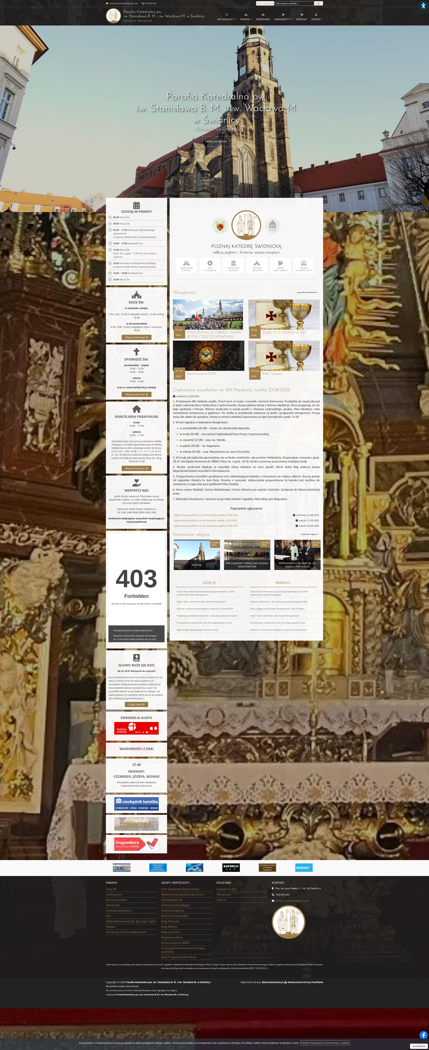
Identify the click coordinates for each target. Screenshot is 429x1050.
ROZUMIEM (419, 1046)
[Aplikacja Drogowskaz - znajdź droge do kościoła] (136, 843)
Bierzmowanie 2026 (201, 374)
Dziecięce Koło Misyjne (175, 905)
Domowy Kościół (171, 900)
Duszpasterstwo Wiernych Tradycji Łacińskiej (183, 950)
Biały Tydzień (272, 374)
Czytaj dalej (135, 704)
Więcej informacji (135, 337)
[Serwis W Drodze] (269, 867)
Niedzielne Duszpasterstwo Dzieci (182, 894)
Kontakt (301, 19)
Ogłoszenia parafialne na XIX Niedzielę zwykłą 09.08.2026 (206, 525)
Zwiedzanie (263, 19)
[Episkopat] (305, 867)
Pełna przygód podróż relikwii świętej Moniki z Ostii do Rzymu (277, 608)
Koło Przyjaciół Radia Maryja (179, 957)
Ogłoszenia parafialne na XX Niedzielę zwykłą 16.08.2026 (205, 520)
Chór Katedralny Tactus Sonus (180, 889)
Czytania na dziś (227, 889)
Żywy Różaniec (170, 921)
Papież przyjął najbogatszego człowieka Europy (197, 630)
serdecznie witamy (216, 141)
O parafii (111, 889)
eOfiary (316, 19)
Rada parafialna (171, 932)
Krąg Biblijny (169, 927)
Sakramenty (282, 19)
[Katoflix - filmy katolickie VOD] (123, 867)
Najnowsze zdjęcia (191, 534)
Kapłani (110, 927)
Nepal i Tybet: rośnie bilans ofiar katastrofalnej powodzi (201, 601)
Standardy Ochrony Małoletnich (126, 932)
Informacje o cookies (337, 1042)
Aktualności (225, 19)
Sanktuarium (114, 894)
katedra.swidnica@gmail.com (123, 3)
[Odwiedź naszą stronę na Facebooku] (423, 1035)
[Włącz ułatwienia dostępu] (423, 6)
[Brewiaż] (160, 867)
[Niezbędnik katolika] (136, 803)
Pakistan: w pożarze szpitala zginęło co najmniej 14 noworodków (205, 608)
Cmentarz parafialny (119, 910)
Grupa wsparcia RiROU (175, 943)
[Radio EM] (233, 867)
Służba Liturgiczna (172, 910)
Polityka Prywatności (312, 1042)
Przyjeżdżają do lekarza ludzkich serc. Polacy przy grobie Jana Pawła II (207, 615)
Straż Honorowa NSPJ (174, 916)
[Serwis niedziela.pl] (196, 867)
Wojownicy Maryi (171, 937)
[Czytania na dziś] (136, 823)
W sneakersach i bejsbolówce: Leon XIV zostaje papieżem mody (204, 622)
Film (108, 916)
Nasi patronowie (116, 900)
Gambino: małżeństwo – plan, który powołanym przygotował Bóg (278, 601)
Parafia (245, 19)
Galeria (221, 900)
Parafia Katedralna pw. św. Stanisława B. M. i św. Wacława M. (155, 16)
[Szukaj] (318, 3)
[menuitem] (226, 16)
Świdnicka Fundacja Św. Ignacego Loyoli (130, 921)
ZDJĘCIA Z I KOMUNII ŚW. (284, 332)
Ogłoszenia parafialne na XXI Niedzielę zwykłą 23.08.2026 (231, 390)
